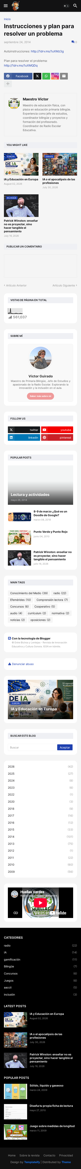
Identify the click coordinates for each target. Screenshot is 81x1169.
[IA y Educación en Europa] (15, 1019)
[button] (5, 6)
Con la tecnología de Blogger (31, 638)
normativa (60, 613)
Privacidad (66, 1155)
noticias (17, 620)
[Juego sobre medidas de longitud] (15, 1132)
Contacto (49, 1155)
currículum (37, 613)
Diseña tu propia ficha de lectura (51, 1105)
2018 (40, 808)
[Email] (64, 76)
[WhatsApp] (46, 76)
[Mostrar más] (8, 84)
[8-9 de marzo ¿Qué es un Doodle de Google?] (19, 517)
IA (40, 952)
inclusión (40, 994)
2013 (40, 843)
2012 (40, 850)
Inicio (7, 19)
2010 (40, 864)
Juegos (40, 980)
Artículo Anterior (16, 285)
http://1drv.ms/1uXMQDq (21, 65)
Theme (66, 1162)
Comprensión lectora (52, 599)
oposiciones (40, 620)
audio (16, 613)
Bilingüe (40, 966)
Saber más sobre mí (40, 396)
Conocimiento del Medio (29, 593)
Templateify (32, 1162)
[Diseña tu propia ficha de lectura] (15, 1111)
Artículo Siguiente (63, 285)
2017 (40, 815)
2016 (40, 822)
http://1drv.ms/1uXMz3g (47, 51)
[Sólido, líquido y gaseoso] (15, 1091)
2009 (40, 871)
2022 (40, 794)
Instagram (56, 76)
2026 (40, 766)
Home (12, 1155)
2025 (40, 773)
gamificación (40, 959)
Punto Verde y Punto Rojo (51, 531)
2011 (40, 857)
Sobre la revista (29, 1155)
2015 (40, 829)
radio (59, 593)
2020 (40, 801)
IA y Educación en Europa (21, 179)
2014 (40, 836)
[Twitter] (37, 76)
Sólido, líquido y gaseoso (47, 1085)
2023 (40, 787)
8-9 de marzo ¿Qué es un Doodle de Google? (50, 513)
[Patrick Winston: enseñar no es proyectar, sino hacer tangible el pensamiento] (19, 558)
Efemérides (20, 599)
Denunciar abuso (23, 664)
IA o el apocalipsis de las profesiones (58, 181)
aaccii (40, 987)
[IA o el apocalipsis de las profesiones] (15, 1040)
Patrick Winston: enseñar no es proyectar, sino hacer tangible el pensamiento (21, 226)
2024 (40, 780)
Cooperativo (44, 606)
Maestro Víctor (35, 99)
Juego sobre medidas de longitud (52, 1126)
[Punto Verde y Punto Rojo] (19, 537)
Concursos (19, 606)
